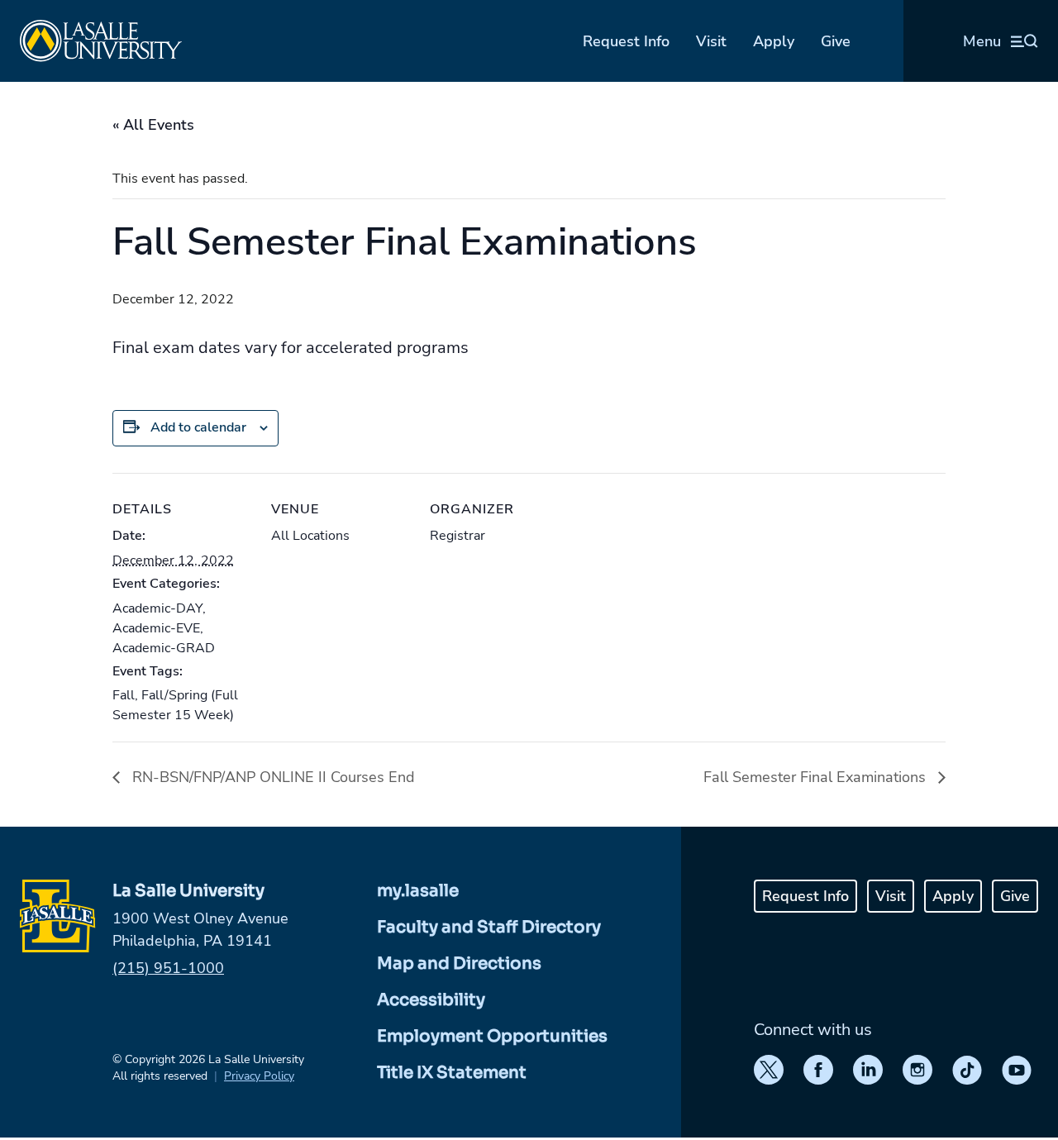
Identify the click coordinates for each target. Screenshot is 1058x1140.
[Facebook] (818, 1070)
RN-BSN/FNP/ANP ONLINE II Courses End (271, 777)
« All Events (153, 125)
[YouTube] (1017, 1070)
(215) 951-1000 (168, 968)
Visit (711, 41)
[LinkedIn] (868, 1070)
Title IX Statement (452, 1072)
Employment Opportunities (492, 1036)
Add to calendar (198, 427)
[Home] (101, 41)
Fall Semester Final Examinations (816, 777)
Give (836, 41)
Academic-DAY (157, 608)
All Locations (310, 536)
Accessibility (431, 1000)
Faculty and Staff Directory (489, 927)
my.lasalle (418, 890)
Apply (773, 41)
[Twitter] (769, 1070)
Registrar (457, 536)
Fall (123, 695)
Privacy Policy (259, 1076)
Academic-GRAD (163, 648)
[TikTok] (967, 1070)
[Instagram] (917, 1070)
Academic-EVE (156, 628)
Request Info (626, 41)
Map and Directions (459, 963)
